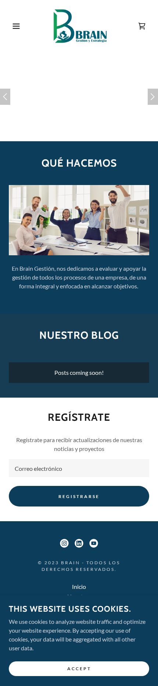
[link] (79, 26)
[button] (12, 26)
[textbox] (79, 468)
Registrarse (79, 496)
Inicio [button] (79, 586)
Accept (79, 668)
